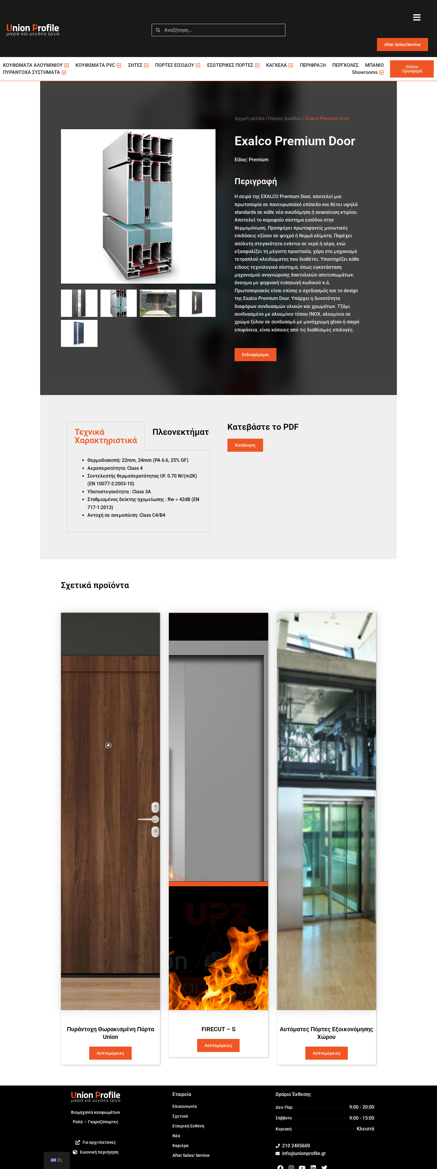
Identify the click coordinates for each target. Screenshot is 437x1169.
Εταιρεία (181, 1094)
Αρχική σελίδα (249, 118)
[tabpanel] (138, 492)
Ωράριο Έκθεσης (293, 1094)
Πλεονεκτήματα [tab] (183, 432)
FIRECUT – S (218, 1029)
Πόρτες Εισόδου (284, 118)
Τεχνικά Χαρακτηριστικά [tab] (106, 436)
